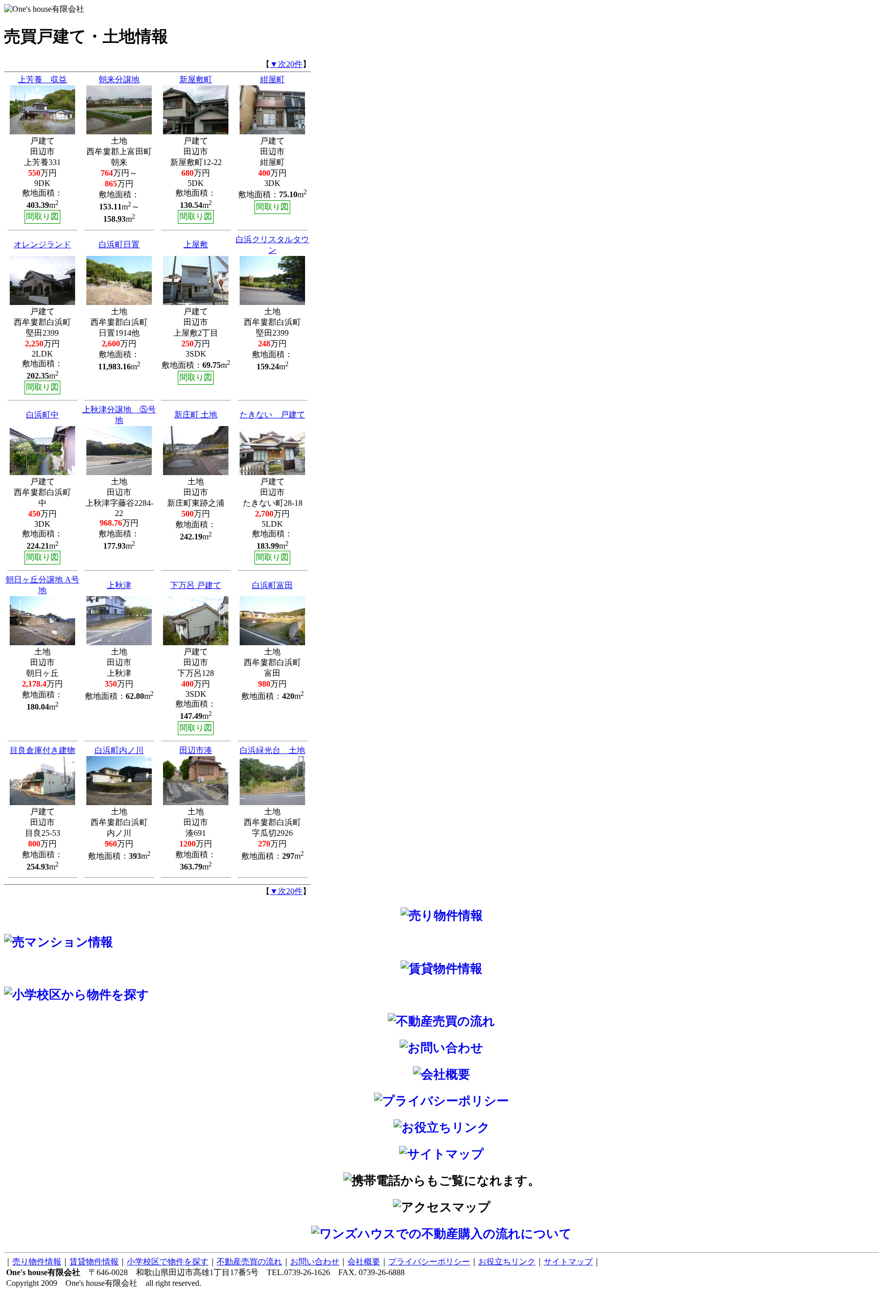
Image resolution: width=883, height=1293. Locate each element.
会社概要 (363, 1261)
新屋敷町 (195, 79)
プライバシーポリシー (429, 1261)
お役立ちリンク (507, 1261)
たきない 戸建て (272, 414)
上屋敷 (195, 244)
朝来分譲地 (119, 79)
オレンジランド (42, 244)
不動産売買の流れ (249, 1261)
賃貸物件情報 (94, 1261)
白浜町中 (42, 414)
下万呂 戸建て (195, 585)
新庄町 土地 (195, 414)
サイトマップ (568, 1261)
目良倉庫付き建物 (42, 750)
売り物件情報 (36, 1261)
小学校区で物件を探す (167, 1261)
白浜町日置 (119, 244)
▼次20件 (286, 64)
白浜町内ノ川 (119, 750)
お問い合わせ (314, 1261)
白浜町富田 (272, 585)
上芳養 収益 (42, 79)
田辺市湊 (195, 750)
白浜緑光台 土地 (272, 750)
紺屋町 (272, 79)
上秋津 (119, 585)
